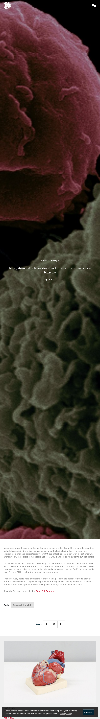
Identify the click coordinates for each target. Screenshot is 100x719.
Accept (89, 712)
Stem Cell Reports (45, 591)
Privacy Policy (66, 713)
